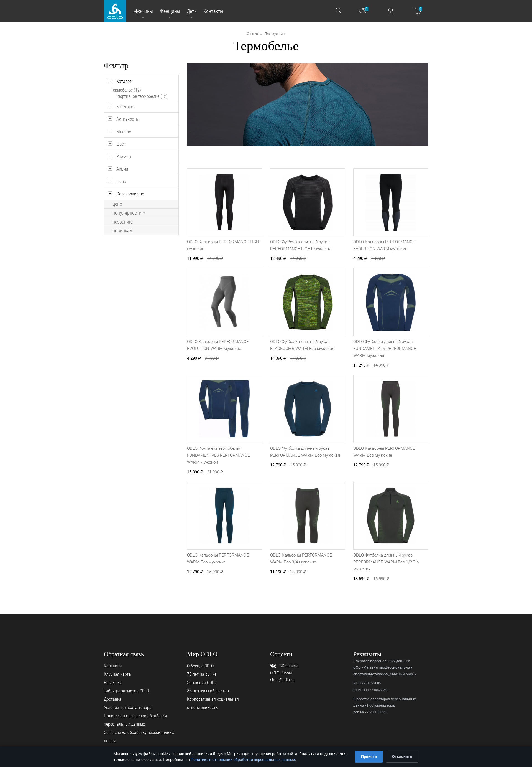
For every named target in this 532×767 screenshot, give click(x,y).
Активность (127, 119)
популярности (127, 213)
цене (117, 204)
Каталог (123, 81)
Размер (123, 156)
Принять (369, 756)
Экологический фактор (208, 691)
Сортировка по (130, 194)
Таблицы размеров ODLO (126, 691)
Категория (125, 106)
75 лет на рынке (201, 674)
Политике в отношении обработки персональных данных (243, 759)
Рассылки (113, 682)
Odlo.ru (252, 34)
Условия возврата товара (128, 707)
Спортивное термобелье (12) (141, 96)
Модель (123, 131)
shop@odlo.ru (282, 679)
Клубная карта (117, 674)
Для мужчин (274, 34)
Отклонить (402, 756)
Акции (122, 169)
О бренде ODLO (200, 666)
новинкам (122, 230)
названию (122, 222)
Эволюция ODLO (201, 682)
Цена (121, 181)
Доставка (112, 699)
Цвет (121, 144)
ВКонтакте (288, 666)
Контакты (113, 666)
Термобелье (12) (126, 90)
